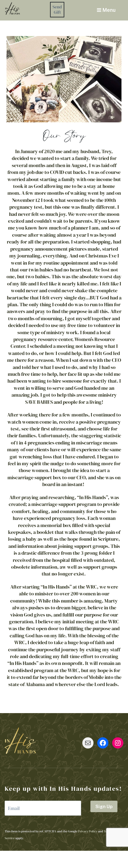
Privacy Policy (87, 831)
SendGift (57, 9)
